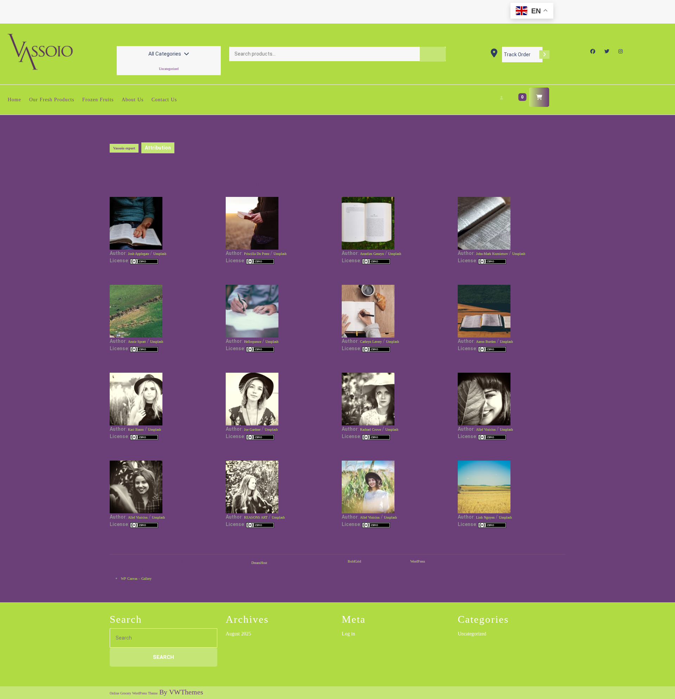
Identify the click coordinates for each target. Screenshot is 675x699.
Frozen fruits (98, 99)
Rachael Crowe (370, 429)
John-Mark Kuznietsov (492, 254)
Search (433, 54)
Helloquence (252, 342)
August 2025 (238, 633)
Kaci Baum (136, 429)
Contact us (164, 99)
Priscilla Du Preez (256, 254)
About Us (132, 99)
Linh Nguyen (485, 517)
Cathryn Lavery (371, 342)
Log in (348, 633)
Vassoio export (124, 148)
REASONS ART (256, 517)
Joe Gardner (252, 429)
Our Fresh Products (51, 99)
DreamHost (259, 563)
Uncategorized (169, 69)
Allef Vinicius (486, 429)
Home (14, 99)
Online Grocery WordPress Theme (134, 693)
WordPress (417, 561)
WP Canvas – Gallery (136, 579)
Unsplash (159, 254)
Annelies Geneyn (372, 254)
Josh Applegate (138, 254)
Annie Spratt (137, 342)
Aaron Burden (486, 342)
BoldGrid (354, 561)
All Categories (164, 54)
